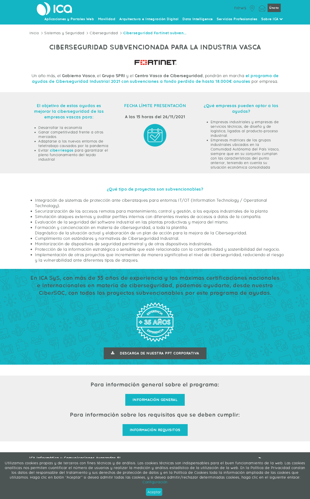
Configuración (155, 482)
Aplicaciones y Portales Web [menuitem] (69, 19)
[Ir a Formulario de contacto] (262, 7)
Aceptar (154, 492)
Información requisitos (155, 430)
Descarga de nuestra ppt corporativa (159, 353)
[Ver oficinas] (252, 7)
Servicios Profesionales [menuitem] (237, 19)
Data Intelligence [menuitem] (197, 19)
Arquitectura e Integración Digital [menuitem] (149, 19)
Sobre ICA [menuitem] (270, 19)
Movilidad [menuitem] (107, 19)
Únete (274, 8)
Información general (155, 399)
